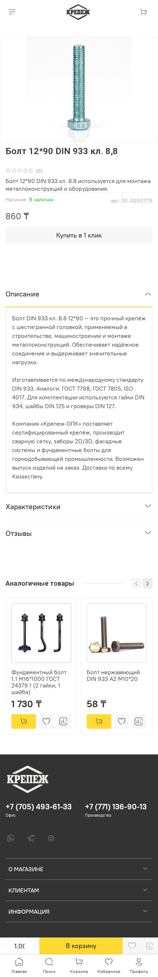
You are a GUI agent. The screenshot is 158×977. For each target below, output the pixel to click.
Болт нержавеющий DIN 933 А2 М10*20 (113, 675)
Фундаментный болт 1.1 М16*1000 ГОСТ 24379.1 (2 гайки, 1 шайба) (39, 682)
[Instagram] (51, 838)
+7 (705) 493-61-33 (39, 807)
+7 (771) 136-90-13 (116, 807)
